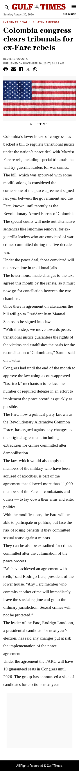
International (15, 22)
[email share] (13, 70)
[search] (6, 7)
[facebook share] (21, 70)
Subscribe (69, 14)
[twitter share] (28, 69)
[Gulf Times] (38, 11)
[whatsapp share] (35, 69)
